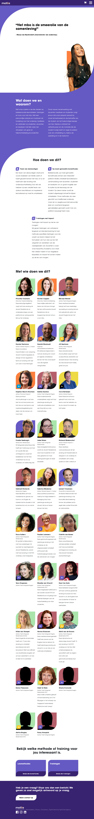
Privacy (37, 809)
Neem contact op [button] (26, 798)
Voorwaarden (20, 809)
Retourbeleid (30, 809)
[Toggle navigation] (90, 2)
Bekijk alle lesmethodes (31, 774)
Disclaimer (44, 809)
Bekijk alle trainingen (63, 774)
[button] (19, 293)
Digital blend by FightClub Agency (60, 809)
